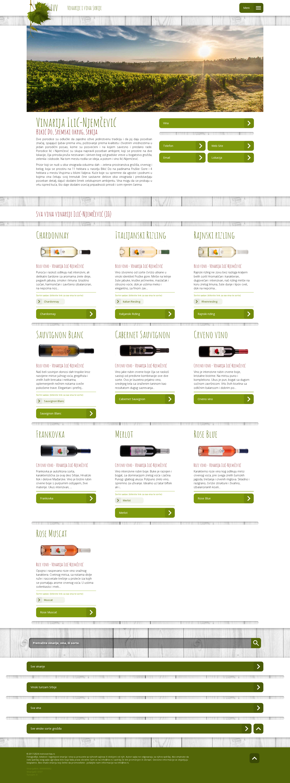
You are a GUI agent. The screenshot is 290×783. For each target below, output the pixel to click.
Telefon (168, 146)
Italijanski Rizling (129, 314)
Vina (166, 123)
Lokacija (216, 157)
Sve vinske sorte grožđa (46, 728)
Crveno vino (205, 399)
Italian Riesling (131, 301)
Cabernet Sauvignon (132, 399)
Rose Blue (204, 498)
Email (166, 157)
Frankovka (46, 498)
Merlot (127, 500)
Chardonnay (51, 301)
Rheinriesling (209, 301)
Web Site (217, 146)
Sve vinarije (38, 666)
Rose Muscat (48, 612)
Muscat (48, 600)
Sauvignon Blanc (54, 401)
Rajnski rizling (206, 314)
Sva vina (36, 708)
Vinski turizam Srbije (44, 687)
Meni (246, 8)
